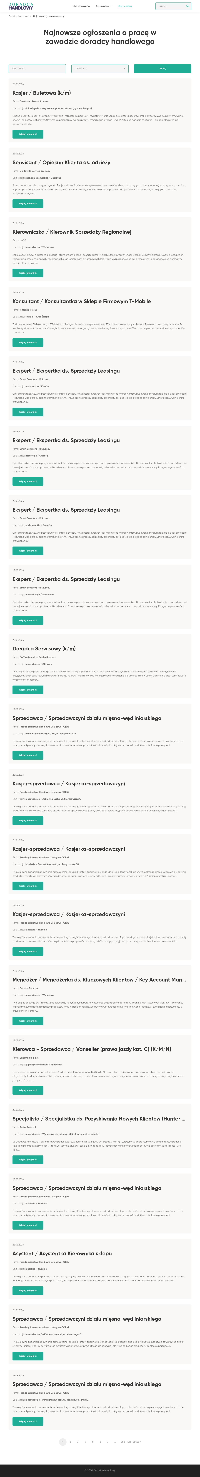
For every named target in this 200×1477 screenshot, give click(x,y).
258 (123, 1442)
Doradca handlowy (18, 16)
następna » (134, 1442)
